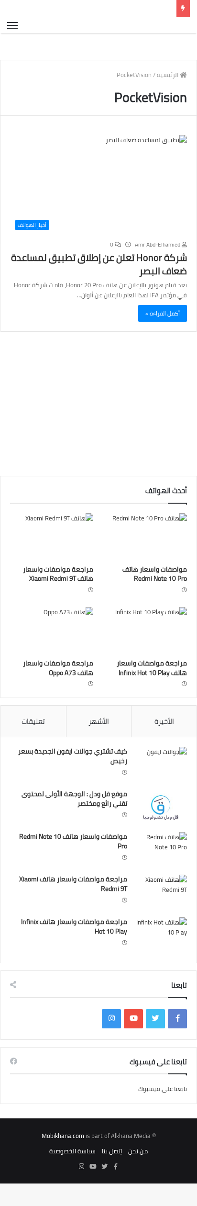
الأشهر (98, 744)
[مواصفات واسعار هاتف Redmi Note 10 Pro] (145, 559)
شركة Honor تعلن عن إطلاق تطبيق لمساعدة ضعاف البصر (99, 286)
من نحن (138, 1173)
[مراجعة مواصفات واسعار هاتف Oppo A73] (51, 653)
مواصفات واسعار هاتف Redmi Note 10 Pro (154, 597)
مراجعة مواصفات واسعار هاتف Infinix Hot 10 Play (152, 690)
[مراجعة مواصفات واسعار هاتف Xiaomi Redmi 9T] (51, 559)
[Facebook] (177, 1041)
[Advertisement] (116, 428)
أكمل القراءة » (162, 335)
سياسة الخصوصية (72, 1173)
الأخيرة (164, 744)
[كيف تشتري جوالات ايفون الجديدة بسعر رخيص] (160, 787)
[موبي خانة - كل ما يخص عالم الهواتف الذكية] (175, 36)
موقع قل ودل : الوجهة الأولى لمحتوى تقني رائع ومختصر (74, 821)
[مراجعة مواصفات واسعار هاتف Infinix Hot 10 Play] (145, 653)
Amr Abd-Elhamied (158, 266)
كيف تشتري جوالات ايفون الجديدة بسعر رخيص (72, 778)
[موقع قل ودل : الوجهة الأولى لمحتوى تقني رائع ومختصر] (160, 830)
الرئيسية (168, 97)
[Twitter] (155, 1041)
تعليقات (33, 744)
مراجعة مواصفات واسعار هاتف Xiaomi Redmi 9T (58, 597)
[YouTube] (133, 1041)
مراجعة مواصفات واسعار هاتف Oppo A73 (58, 690)
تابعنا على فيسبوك (162, 1111)
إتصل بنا (112, 1173)
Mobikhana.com (63, 1158)
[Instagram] (111, 1041)
